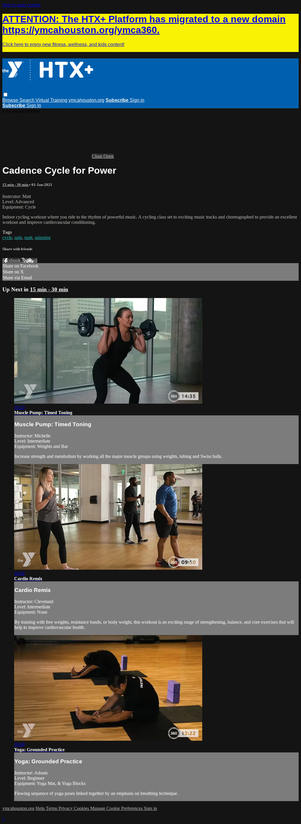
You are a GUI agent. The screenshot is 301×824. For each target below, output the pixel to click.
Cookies (82, 808)
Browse (10, 100)
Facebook (12, 260)
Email (31, 260)
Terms (52, 808)
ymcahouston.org (86, 100)
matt (28, 237)
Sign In (33, 105)
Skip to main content (21, 4)
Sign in (137, 100)
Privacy (66, 808)
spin (18, 237)
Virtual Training (51, 100)
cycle (7, 237)
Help (41, 808)
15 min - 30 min (15, 184)
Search (27, 100)
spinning (43, 237)
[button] (5, 95)
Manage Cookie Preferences (117, 808)
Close (97, 156)
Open (108, 156)
